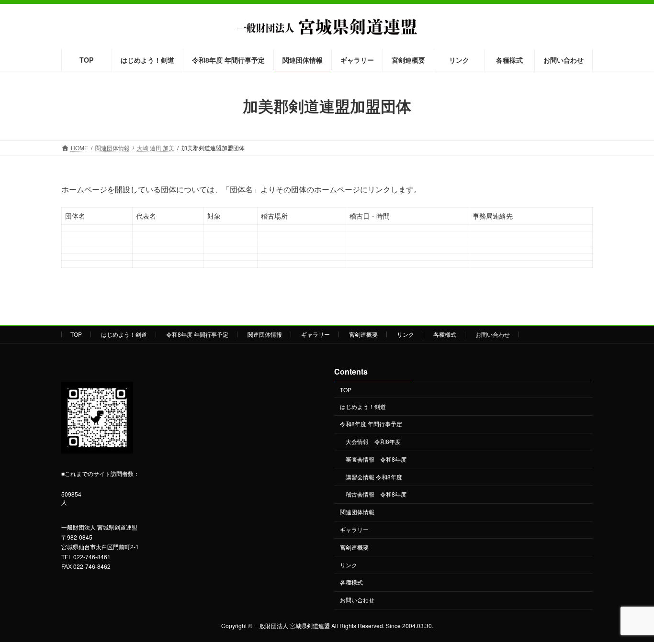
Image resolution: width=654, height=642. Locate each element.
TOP (76, 334)
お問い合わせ (492, 334)
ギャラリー (315, 334)
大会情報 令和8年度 (373, 442)
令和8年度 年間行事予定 (197, 334)
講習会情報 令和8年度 (374, 477)
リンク (405, 334)
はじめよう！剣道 (124, 334)
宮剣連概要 (363, 334)
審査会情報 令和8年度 (376, 459)
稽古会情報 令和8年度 (376, 494)
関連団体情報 (265, 334)
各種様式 (444, 334)
